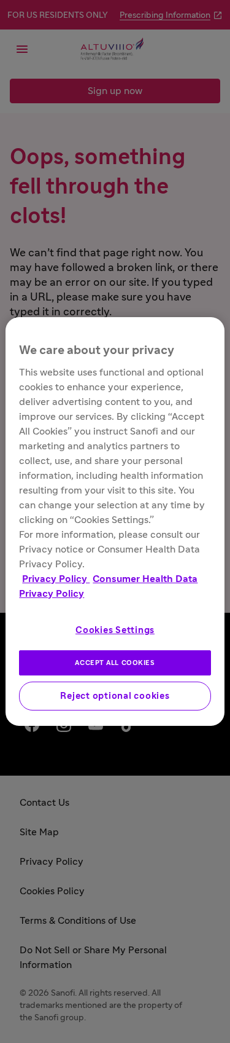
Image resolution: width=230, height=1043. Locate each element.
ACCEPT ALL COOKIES (115, 662)
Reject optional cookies (114, 696)
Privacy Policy (56, 579)
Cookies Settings (115, 630)
